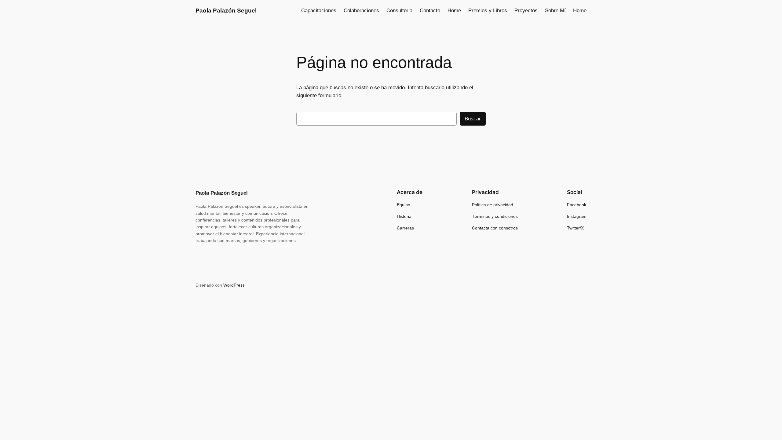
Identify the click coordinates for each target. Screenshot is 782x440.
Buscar (473, 119)
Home (454, 10)
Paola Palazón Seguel (226, 10)
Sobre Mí (555, 10)
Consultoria (399, 10)
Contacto (430, 10)
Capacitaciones (318, 10)
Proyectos (526, 10)
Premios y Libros (487, 10)
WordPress (234, 285)
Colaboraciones (361, 10)
